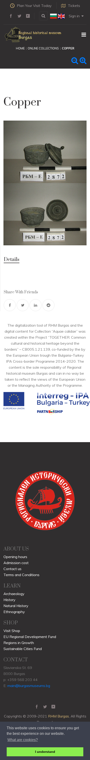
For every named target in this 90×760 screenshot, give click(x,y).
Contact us (12, 568)
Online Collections (43, 48)
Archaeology (13, 593)
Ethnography (14, 611)
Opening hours (15, 556)
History (9, 599)
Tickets (74, 5)
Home (20, 48)
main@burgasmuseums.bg (28, 685)
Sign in (74, 16)
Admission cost (16, 562)
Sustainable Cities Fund (22, 648)
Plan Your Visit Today (34, 5)
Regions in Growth (18, 642)
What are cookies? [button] (22, 740)
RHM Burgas (58, 716)
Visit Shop (11, 630)
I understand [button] (45, 752)
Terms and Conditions (21, 574)
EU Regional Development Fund (29, 636)
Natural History (15, 605)
